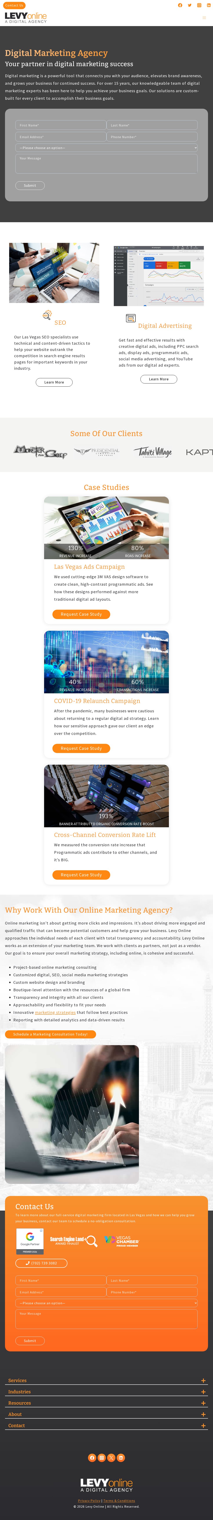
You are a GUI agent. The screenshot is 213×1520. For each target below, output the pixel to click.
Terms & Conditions (119, 1501)
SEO (60, 322)
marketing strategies (55, 1012)
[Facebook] (180, 5)
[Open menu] (204, 17)
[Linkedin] (209, 5)
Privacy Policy (89, 1501)
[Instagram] (199, 5)
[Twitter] (190, 5)
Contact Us (14, 5)
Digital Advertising (165, 325)
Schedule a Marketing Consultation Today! (50, 1034)
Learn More (54, 382)
